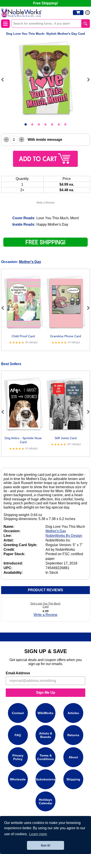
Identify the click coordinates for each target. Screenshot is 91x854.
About (73, 757)
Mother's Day (30, 262)
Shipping (73, 779)
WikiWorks (45, 713)
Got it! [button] (45, 845)
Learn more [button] (38, 834)
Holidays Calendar (45, 801)
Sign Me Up (45, 692)
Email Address (18, 673)
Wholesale (18, 779)
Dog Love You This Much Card (45, 605)
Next (86, 79)
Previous (4, 79)
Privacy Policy (17, 757)
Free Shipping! (45, 3)
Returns (73, 735)
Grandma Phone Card (65, 336)
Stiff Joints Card (66, 438)
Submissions (45, 779)
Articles (73, 713)
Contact (18, 713)
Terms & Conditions (45, 757)
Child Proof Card (23, 336)
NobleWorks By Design (64, 536)
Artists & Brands (45, 735)
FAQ (18, 735)
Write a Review (45, 202)
